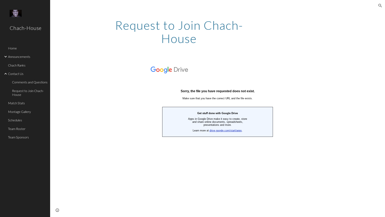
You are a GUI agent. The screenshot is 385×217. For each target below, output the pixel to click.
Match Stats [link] (16, 103)
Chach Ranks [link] (16, 65)
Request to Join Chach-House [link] (28, 92)
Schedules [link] (15, 120)
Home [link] (12, 48)
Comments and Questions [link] (30, 82)
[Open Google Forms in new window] (325, 68)
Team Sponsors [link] (18, 137)
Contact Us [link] (15, 74)
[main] (179, 32)
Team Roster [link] (16, 129)
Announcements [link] (19, 56)
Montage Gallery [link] (19, 112)
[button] (380, 5)
